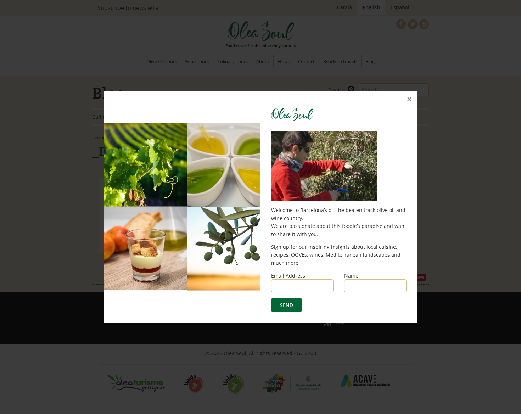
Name (351, 275)
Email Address (288, 275)
